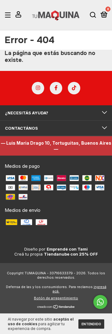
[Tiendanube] (56, 307)
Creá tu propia (56, 254)
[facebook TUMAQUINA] (56, 88)
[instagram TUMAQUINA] (38, 88)
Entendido (91, 324)
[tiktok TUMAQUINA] (74, 88)
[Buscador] (93, 15)
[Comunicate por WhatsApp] (100, 302)
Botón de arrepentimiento (56, 298)
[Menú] (9, 15)
